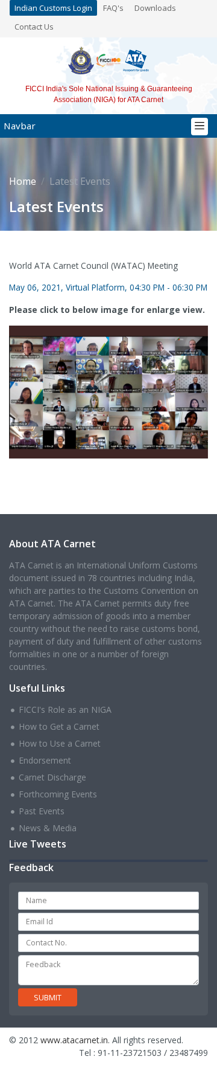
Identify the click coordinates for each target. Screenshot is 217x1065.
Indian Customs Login (53, 7)
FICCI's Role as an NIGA (65, 709)
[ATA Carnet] (136, 59)
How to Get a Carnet (59, 726)
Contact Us (34, 26)
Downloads (155, 7)
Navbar (20, 126)
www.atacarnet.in (74, 1040)
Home (22, 181)
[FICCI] (109, 59)
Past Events (41, 811)
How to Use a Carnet (60, 743)
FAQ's (113, 7)
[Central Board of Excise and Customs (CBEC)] (81, 59)
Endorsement (45, 760)
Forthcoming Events (58, 794)
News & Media (48, 828)
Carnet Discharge (52, 777)
